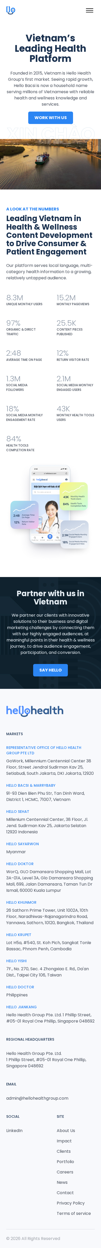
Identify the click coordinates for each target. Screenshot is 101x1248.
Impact (64, 1141)
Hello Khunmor (21, 902)
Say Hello (50, 670)
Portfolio (65, 1162)
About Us (66, 1131)
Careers (65, 1172)
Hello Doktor (20, 863)
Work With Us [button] (50, 118)
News (62, 1182)
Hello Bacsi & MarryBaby (30, 785)
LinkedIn (14, 1131)
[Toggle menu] (89, 10)
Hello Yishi (16, 961)
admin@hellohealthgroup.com (37, 1098)
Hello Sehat (17, 811)
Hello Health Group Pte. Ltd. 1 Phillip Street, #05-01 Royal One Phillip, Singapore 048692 (46, 1059)
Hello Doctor (20, 987)
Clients (64, 1151)
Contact (65, 1193)
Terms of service (74, 1213)
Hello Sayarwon (22, 843)
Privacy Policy (71, 1203)
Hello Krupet (18, 934)
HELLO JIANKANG (21, 1007)
